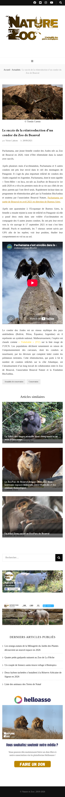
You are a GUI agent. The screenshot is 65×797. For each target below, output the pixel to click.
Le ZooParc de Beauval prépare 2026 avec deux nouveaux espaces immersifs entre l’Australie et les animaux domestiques (30, 484)
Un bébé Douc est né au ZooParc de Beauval (27, 533)
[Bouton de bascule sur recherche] (60, 3)
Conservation (33, 382)
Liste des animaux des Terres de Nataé (23, 684)
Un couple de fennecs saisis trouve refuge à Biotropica (30, 665)
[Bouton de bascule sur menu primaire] (32, 61)
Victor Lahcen (12, 140)
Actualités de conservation (14, 382)
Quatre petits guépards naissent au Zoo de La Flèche (29, 657)
